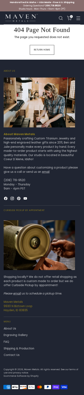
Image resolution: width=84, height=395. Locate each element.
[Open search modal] (60, 18)
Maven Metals (31, 369)
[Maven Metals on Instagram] (12, 199)
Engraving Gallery (16, 335)
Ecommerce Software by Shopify (21, 375)
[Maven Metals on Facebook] (6, 199)
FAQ (6, 342)
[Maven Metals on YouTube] (25, 199)
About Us (10, 328)
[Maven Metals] (21, 18)
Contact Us (12, 355)
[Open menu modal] (78, 18)
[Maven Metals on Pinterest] (19, 199)
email (46, 172)
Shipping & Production (19, 348)
